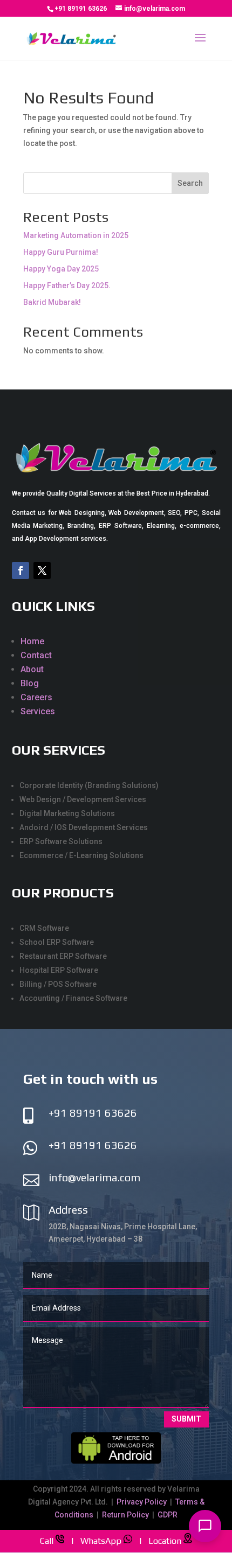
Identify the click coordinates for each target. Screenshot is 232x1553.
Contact (36, 655)
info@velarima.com (94, 1177)
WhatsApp (100, 1540)
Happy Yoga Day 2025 (61, 268)
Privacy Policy (142, 1502)
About (32, 669)
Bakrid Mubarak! (52, 302)
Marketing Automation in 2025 (75, 235)
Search (190, 183)
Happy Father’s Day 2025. (67, 285)
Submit (186, 1419)
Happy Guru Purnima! (60, 252)
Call (46, 1540)
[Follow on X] (42, 570)
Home (32, 641)
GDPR (168, 1514)
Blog (30, 683)
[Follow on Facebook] (20, 570)
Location (164, 1540)
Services (38, 711)
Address (68, 1209)
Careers (36, 697)
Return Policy (125, 1514)
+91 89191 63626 (80, 8)
